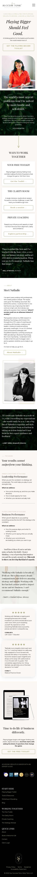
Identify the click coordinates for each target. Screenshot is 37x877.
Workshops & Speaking (9, 799)
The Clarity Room (7, 815)
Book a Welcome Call (9, 835)
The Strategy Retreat (9, 823)
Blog (3, 803)
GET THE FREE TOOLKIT (18, 752)
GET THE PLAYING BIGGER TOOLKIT (19, 47)
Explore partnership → (18, 234)
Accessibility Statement (18, 869)
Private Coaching (7, 819)
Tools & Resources (8, 795)
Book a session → (18, 208)
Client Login (6, 843)
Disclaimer (27, 867)
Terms (20, 867)
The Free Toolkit (7, 812)
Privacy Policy (10, 867)
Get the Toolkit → (18, 181)
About (4, 832)
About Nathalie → (15, 352)
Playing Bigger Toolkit (9, 792)
